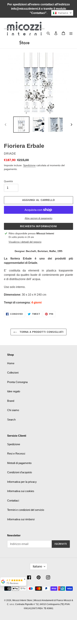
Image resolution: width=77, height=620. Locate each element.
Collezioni (12, 372)
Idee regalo (13, 391)
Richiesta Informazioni (38, 226)
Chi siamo (13, 410)
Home (10, 363)
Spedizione (29, 165)
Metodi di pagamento (19, 463)
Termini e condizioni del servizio (25, 509)
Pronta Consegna (17, 382)
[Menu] (71, 33)
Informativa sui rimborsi (21, 519)
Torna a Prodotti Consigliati (41, 332)
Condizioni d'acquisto (19, 472)
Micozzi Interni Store (22, 600)
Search (11, 419)
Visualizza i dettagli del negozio (25, 242)
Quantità (8, 181)
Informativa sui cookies (20, 491)
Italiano (37, 566)
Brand (10, 400)
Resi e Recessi (16, 453)
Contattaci (13, 500)
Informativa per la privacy (22, 481)
